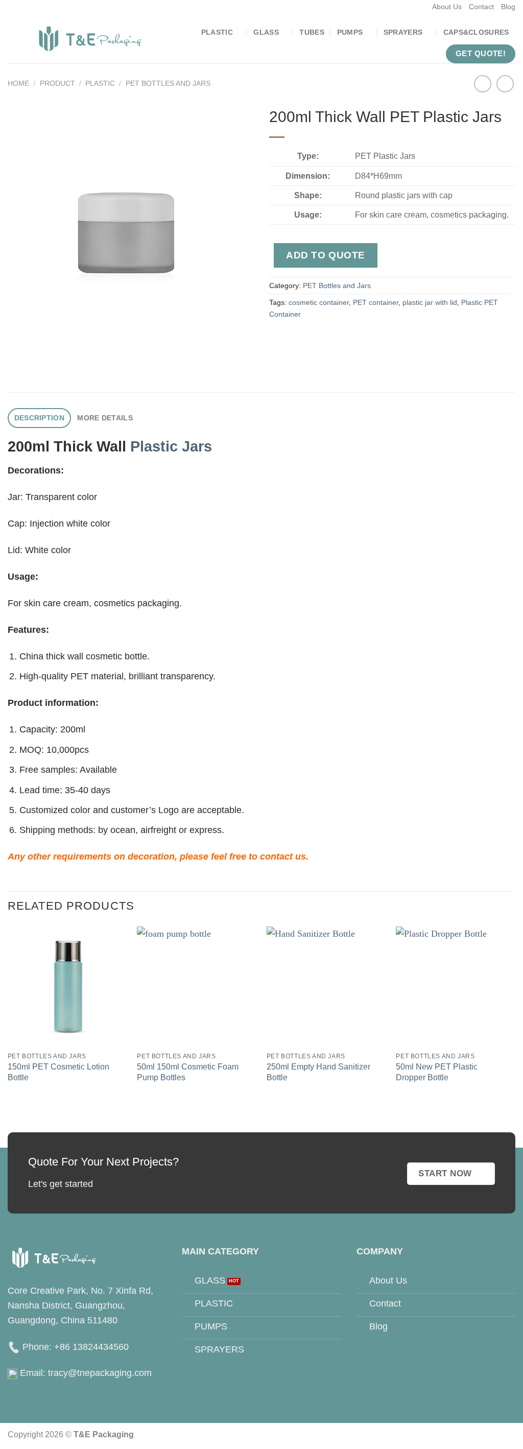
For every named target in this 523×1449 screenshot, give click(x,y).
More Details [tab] (104, 418)
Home (18, 83)
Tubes (311, 32)
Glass (265, 32)
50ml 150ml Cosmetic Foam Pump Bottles (188, 1072)
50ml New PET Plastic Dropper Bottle (437, 1072)
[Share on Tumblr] (382, 339)
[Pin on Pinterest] (341, 339)
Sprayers (403, 32)
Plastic (217, 32)
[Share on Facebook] (279, 339)
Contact (481, 7)
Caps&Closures (476, 32)
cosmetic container (319, 302)
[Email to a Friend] (321, 339)
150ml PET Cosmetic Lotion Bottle (58, 1072)
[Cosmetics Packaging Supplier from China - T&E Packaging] (91, 39)
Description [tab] (39, 418)
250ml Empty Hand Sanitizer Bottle (318, 1072)
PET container (375, 302)
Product (57, 83)
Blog (508, 7)
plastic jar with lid (429, 302)
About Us (447, 7)
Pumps (350, 32)
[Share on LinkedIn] (362, 339)
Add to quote (325, 255)
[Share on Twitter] (300, 339)
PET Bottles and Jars (168, 83)
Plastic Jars (171, 446)
